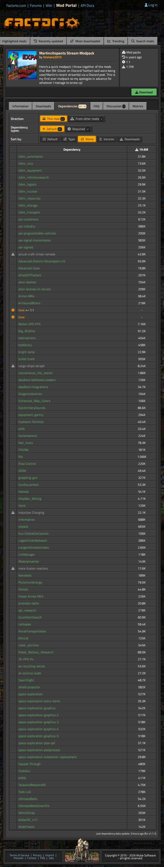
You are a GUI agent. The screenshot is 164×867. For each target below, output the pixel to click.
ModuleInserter (28, 561)
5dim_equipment (30, 170)
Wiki (49, 5)
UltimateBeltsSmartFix (33, 805)
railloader (24, 624)
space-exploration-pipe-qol (36, 743)
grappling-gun (28, 477)
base (21, 310)
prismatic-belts (28, 603)
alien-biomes (27, 282)
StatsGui (24, 770)
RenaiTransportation (32, 631)
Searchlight (26, 680)
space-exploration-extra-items (39, 701)
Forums (36, 5)
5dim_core (25, 163)
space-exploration (30, 694)
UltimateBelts (27, 798)
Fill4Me (23, 449)
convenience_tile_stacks (35, 372)
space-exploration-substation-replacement (47, 756)
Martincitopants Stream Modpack (66, 53)
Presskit (18, 858)
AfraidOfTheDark (29, 275)
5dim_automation (30, 156)
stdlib (22, 777)
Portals (23, 589)
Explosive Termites (31, 421)
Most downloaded (87, 41)
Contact (31, 858)
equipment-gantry (30, 414)
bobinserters (26, 338)
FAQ (96, 106)
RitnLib (23, 638)
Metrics (138, 106)
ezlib (21, 428)
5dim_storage (27, 205)
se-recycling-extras (31, 666)
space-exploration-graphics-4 (38, 729)
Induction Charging (31, 512)
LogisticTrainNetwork (32, 540)
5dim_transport (29, 212)
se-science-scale (29, 673)
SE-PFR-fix (25, 659)
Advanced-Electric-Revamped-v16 (41, 261)
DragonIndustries (30, 393)
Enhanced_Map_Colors (34, 400)
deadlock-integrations (33, 386)
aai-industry (26, 226)
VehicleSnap (26, 812)
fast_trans (25, 442)
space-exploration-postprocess (39, 750)
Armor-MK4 (26, 296)
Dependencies (72, 106)
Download (145, 92)
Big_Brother (26, 331)
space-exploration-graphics (36, 708)
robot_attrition (28, 645)
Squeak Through (29, 763)
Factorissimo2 (27, 435)
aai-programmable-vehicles (37, 233)
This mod (55, 118)
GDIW (22, 470)
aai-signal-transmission (34, 240)
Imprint (49, 855)
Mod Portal (66, 5)
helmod (23, 491)
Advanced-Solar (29, 268)
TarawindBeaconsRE (32, 784)
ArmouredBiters (29, 303)
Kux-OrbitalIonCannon (33, 533)
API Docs (87, 5)
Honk (22, 505)
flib (20, 456)
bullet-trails (26, 358)
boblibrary (25, 345)
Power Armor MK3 (30, 596)
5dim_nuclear (27, 191)
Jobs (51, 858)
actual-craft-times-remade (36, 254)
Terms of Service (19, 855)
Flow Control (27, 463)
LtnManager (26, 554)
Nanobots (24, 575)
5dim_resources (29, 198)
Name (89, 139)
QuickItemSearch (30, 617)
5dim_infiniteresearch (33, 177)
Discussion (116, 106)
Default (53, 128)
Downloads (43, 106)
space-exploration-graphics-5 (38, 736)
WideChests (26, 826)
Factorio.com (16, 5)
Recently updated (50, 41)
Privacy (37, 855)
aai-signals (25, 247)
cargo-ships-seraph (31, 365)
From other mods (88, 118)
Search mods (144, 41)
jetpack (23, 526)
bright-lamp (26, 352)
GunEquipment (28, 484)
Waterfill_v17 (27, 819)
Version (108, 139)
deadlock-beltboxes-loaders (36, 379)
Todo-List (24, 791)
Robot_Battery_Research (35, 652)
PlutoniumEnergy (30, 582)
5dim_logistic (27, 184)
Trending (117, 41)
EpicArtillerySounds (31, 407)
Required (80, 128)
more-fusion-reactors (33, 568)
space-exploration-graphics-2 (38, 715)
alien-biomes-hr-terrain (34, 289)
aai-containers (28, 219)
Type (71, 139)
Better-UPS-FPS (29, 324)
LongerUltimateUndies (33, 547)
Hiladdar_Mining (29, 498)
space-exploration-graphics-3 (38, 722)
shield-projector (29, 687)
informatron (26, 519)
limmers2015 (52, 57)
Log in (153, 5)
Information (20, 106)
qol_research (27, 610)
